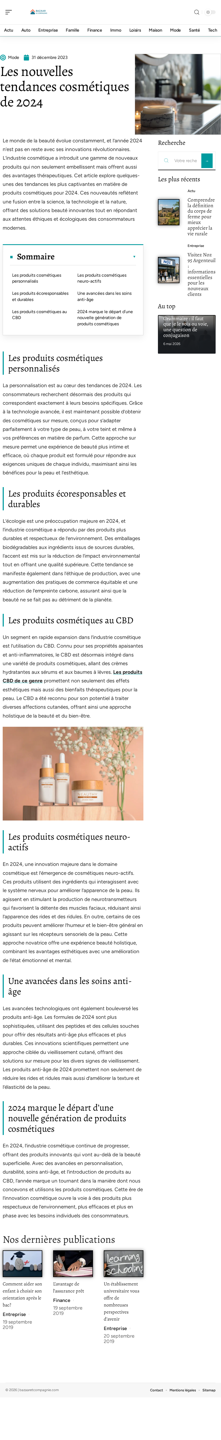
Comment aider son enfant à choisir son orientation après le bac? (22, 1294)
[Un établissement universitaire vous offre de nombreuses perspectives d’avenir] (123, 1264)
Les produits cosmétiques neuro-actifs (101, 278)
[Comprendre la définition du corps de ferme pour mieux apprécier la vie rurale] (168, 212)
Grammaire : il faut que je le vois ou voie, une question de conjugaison (185, 327)
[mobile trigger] (10, 12)
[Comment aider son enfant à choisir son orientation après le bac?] (22, 1264)
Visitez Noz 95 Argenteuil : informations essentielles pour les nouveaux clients (202, 274)
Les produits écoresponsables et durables (40, 296)
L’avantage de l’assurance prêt (68, 1287)
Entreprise (14, 1314)
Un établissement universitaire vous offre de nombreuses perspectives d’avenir (121, 1301)
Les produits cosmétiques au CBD (39, 314)
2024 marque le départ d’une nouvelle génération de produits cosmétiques (105, 317)
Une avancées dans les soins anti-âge (104, 296)
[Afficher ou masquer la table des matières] (95, 256)
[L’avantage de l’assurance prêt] (72, 1264)
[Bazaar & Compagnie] (39, 12)
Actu (191, 191)
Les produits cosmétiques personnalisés (36, 278)
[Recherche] (197, 12)
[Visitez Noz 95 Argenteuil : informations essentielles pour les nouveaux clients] (168, 270)
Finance (61, 1300)
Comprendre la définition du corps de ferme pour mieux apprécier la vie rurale (201, 216)
